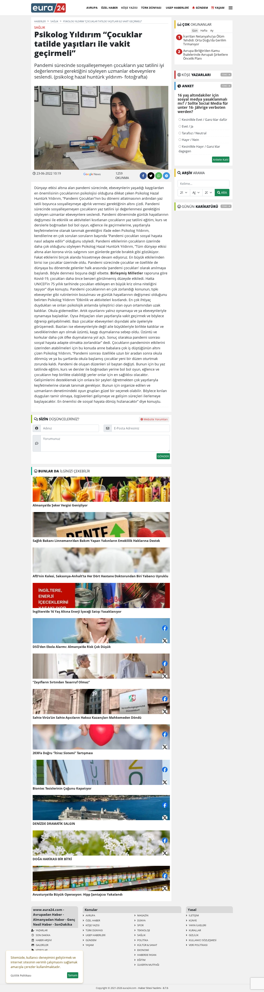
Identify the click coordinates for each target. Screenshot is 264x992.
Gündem (202, 7)
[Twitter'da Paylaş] (150, 175)
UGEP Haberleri (177, 7)
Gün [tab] (195, 30)
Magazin (142, 915)
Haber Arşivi (43, 940)
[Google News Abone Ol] (92, 174)
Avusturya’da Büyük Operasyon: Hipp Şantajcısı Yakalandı (78, 895)
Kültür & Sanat (147, 945)
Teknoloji (143, 930)
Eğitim (141, 960)
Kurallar (194, 930)
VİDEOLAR (41, 950)
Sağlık (141, 935)
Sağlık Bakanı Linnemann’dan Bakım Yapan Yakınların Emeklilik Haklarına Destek (96, 541)
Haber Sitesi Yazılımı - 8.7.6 (153, 988)
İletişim (193, 915)
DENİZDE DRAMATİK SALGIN (54, 824)
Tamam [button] (72, 975)
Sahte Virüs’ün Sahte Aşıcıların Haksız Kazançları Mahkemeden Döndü (87, 718)
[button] (229, 7)
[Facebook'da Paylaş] (143, 175)
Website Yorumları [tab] (155, 419)
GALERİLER (41, 945)
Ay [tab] (211, 30)
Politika (142, 940)
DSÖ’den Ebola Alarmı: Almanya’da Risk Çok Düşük (72, 647)
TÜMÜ (225, 74)
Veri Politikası (198, 945)
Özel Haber (109, 7)
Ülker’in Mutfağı (148, 964)
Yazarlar (41, 930)
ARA (223, 192)
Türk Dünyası (151, 7)
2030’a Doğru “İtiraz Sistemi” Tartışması (63, 753)
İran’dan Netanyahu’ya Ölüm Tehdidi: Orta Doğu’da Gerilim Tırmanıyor (204, 40)
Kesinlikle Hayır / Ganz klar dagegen (199, 148)
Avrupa (92, 7)
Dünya (141, 920)
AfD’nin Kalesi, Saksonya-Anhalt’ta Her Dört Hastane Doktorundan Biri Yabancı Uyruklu (100, 576)
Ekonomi (143, 950)
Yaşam (219, 7)
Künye (192, 920)
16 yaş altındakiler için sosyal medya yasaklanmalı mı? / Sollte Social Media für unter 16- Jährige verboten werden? (203, 103)
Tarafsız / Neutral (193, 133)
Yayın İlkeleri (197, 925)
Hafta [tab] (203, 30)
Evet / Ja (187, 126)
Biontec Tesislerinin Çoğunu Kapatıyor (62, 788)
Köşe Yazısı (129, 7)
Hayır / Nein (190, 140)
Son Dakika (42, 935)
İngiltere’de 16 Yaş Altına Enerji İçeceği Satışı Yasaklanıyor (77, 612)
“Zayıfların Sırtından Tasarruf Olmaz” (61, 682)
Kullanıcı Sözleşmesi (202, 940)
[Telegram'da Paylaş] (166, 175)
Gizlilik (193, 935)
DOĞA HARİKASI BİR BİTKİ (52, 859)
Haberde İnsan (146, 955)
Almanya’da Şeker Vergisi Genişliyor (60, 505)
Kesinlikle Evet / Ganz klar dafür (204, 119)
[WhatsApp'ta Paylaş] (158, 175)
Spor (140, 925)
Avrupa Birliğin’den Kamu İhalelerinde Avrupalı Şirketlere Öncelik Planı (205, 55)
